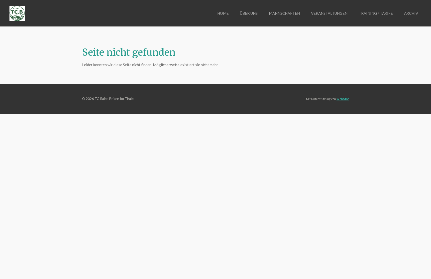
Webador (342, 98)
